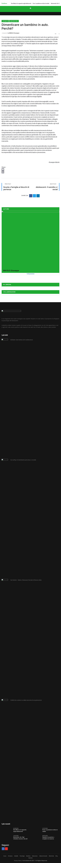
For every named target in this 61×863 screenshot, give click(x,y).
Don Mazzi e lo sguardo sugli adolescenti (17, 3)
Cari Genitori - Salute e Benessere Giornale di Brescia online (26, 580)
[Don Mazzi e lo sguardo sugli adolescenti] (6, 830)
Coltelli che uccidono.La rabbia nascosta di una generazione (26, 700)
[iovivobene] (30, 9)
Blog (57, 856)
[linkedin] (38, 195)
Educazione (34, 856)
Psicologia (22, 856)
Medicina (28, 856)
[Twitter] (34, 195)
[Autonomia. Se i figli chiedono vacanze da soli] (6, 838)
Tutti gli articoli (30, 274)
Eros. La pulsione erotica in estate (37, 3)
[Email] (30, 169)
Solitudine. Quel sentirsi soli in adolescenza (21, 340)
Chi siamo (10, 856)
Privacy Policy (17, 861)
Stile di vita (51, 856)
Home (4, 856)
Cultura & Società (43, 856)
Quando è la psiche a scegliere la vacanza (48, 838)
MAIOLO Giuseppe (11, 270)
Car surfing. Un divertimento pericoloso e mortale (23, 460)
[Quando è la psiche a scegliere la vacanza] (35, 838)
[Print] (30, 172)
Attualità (5, 21)
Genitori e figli (14, 21)
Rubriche (30, 858)
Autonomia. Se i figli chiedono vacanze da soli (20, 838)
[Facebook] (30, 195)
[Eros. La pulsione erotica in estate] (35, 830)
